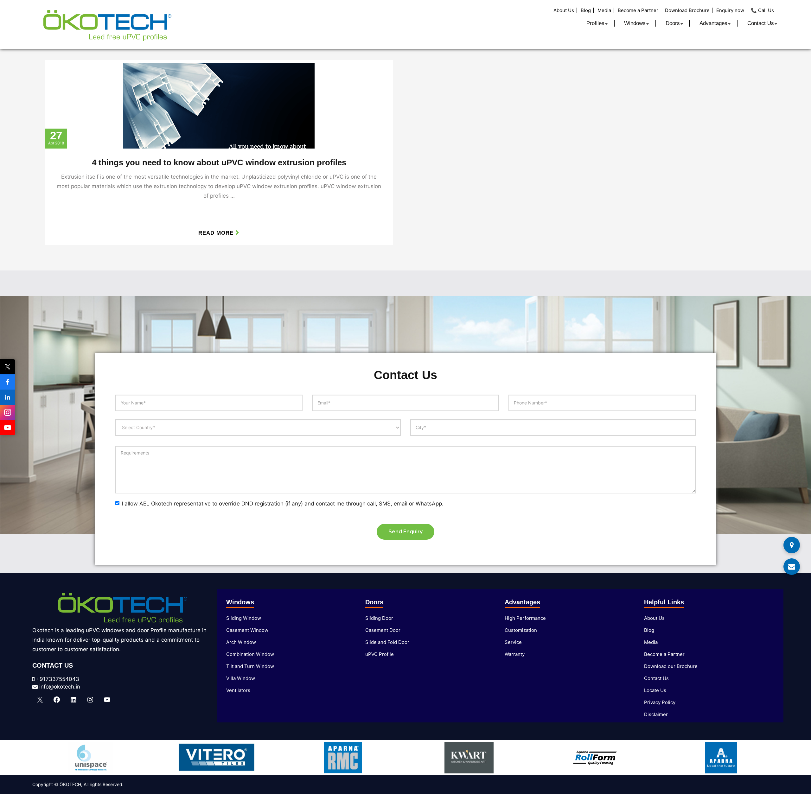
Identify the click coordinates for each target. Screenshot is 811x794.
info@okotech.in (59, 686)
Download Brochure (687, 10)
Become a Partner (638, 10)
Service (513, 642)
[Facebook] (7, 382)
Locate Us (655, 690)
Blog (586, 10)
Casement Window (247, 630)
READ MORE (216, 233)
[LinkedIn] (7, 397)
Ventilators (238, 690)
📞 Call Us (762, 10)
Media (604, 10)
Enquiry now (730, 10)
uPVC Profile (379, 654)
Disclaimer (656, 714)
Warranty (515, 654)
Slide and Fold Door (387, 642)
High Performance (525, 618)
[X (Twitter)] (7, 366)
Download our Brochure (671, 666)
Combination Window (250, 654)
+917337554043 (57, 679)
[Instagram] (7, 412)
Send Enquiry (405, 532)
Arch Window (241, 642)
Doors (673, 23)
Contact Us (760, 23)
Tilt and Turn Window (250, 666)
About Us (563, 10)
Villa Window (240, 678)
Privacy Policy (659, 702)
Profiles (595, 23)
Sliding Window (243, 618)
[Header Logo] (107, 24)
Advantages (713, 23)
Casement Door (382, 630)
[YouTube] (7, 427)
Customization (521, 630)
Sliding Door (379, 618)
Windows (635, 23)
